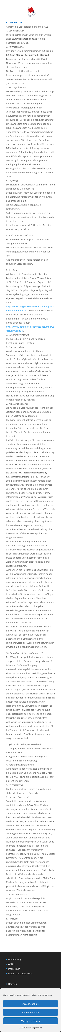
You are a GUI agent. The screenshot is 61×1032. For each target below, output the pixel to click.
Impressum (37, 1027)
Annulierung (14, 959)
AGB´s (11, 963)
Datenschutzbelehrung (20, 973)
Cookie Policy (24, 1027)
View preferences (30, 1020)
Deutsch (12, 983)
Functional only (30, 1012)
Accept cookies (30, 1003)
